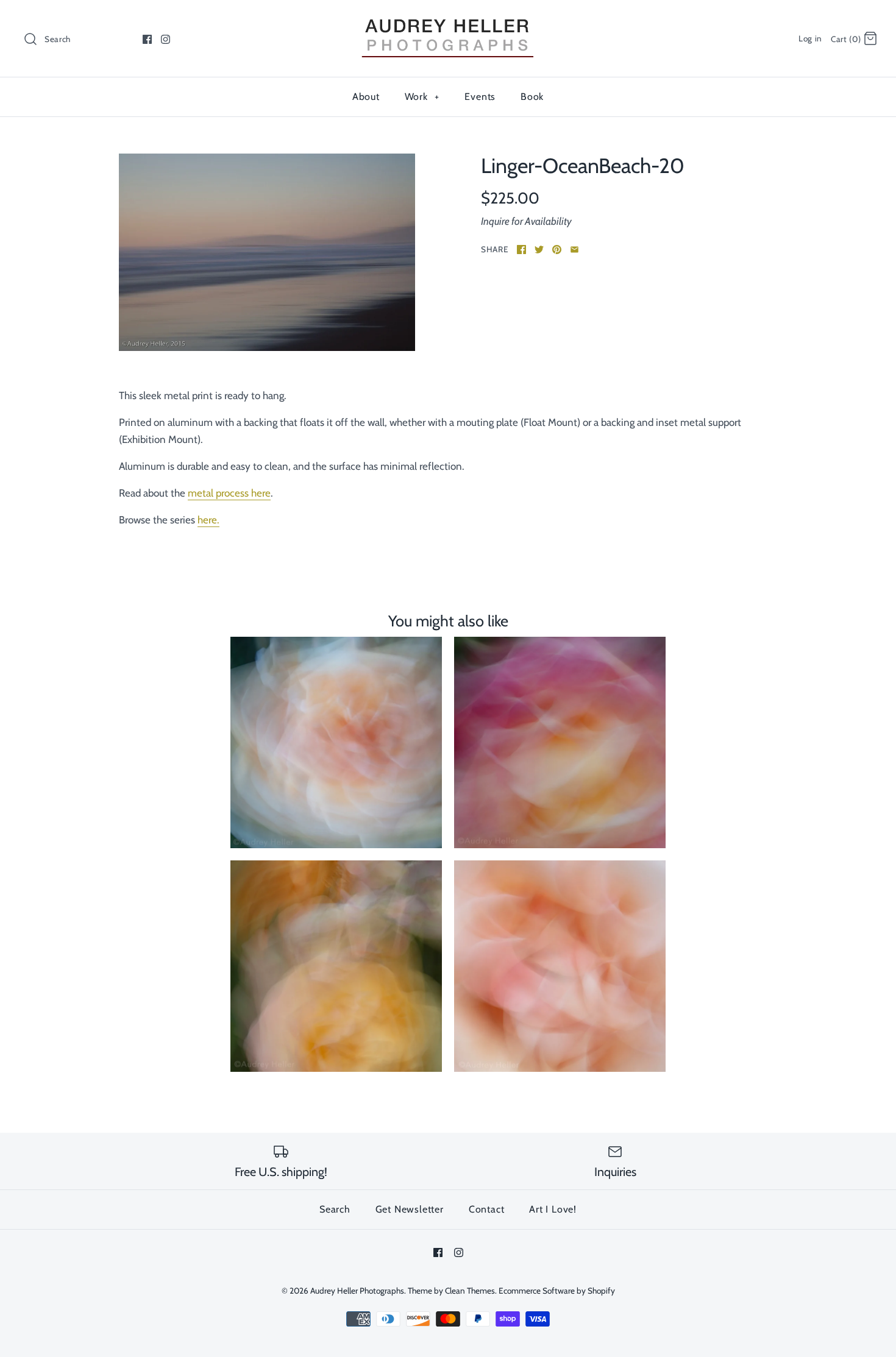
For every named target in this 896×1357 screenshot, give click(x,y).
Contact (487, 1209)
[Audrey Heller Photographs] (448, 20)
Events (480, 96)
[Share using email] (574, 249)
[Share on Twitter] (539, 249)
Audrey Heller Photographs (357, 1290)
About (366, 96)
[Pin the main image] (556, 249)
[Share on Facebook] (521, 249)
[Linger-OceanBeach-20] (267, 252)
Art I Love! (553, 1209)
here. (208, 520)
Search (334, 1209)
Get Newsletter (409, 1209)
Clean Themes (470, 1290)
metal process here (229, 493)
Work (422, 96)
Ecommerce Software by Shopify (557, 1290)
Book (532, 96)
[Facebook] (147, 39)
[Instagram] (165, 39)
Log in (810, 38)
